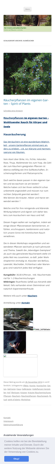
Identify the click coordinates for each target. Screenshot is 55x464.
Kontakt (25, 302)
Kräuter (23, 392)
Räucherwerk (42, 396)
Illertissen (15, 392)
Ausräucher (41, 385)
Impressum (8, 421)
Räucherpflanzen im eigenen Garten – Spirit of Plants (26, 102)
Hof (8, 392)
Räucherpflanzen (26, 122)
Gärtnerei (11, 389)
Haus (18, 389)
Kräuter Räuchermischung (39, 392)
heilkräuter (26, 389)
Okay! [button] (16, 459)
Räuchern (32, 295)
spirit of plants (14, 399)
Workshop (25, 399)
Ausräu (32, 385)
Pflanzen (7, 396)
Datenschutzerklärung (13, 424)
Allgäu (25, 385)
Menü (27, 9)
